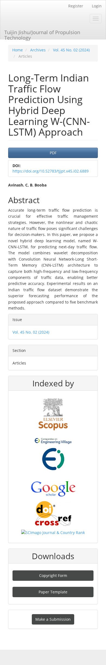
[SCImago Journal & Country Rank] (53, 532)
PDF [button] (53, 152)
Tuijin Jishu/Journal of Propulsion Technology (42, 34)
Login (97, 5)
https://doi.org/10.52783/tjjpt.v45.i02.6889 (51, 171)
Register (75, 5)
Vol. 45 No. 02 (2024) (71, 49)
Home (17, 49)
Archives (38, 49)
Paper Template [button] (53, 591)
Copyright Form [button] (53, 575)
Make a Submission (53, 619)
